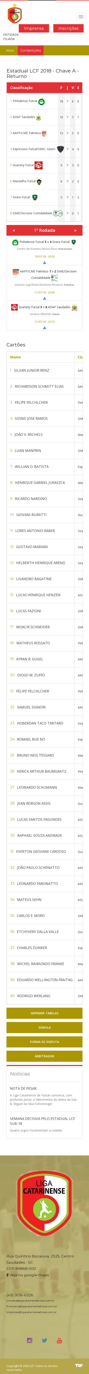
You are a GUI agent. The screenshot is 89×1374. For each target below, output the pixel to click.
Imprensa (34, 28)
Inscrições (69, 28)
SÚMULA (44, 1027)
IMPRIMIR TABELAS (44, 1013)
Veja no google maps (29, 1275)
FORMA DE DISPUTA (44, 1042)
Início (10, 50)
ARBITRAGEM (44, 1056)
